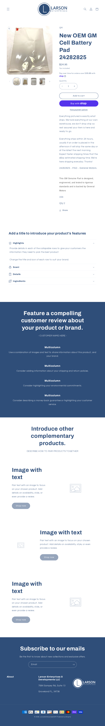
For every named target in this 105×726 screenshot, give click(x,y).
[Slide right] (49, 81)
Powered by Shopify (64, 717)
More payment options (79, 110)
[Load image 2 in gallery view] (25, 81)
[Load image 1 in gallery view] (16, 81)
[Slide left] (9, 81)
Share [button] (65, 210)
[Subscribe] (74, 664)
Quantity (63, 81)
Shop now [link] (21, 506)
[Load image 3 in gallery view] (33, 81)
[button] (8, 9)
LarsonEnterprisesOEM (48, 717)
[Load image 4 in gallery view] (42, 81)
